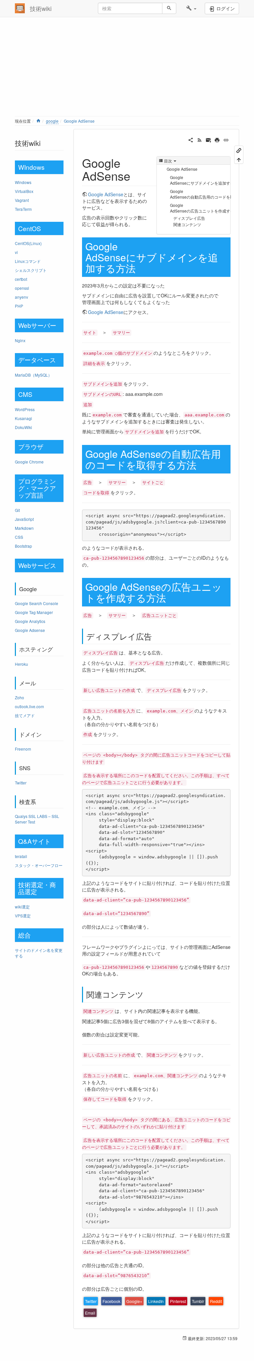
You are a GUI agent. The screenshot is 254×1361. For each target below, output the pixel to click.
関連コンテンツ (187, 224)
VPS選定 (23, 915)
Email (90, 1313)
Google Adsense (30, 630)
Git (17, 510)
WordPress (25, 409)
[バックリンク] (238, 150)
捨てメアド (25, 715)
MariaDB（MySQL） (33, 375)
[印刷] (217, 139)
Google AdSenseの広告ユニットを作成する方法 (200, 208)
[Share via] (190, 139)
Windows (23, 182)
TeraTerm (23, 209)
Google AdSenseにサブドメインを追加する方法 (200, 180)
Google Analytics (30, 621)
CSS (19, 537)
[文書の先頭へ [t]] (238, 159)
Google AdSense (79, 121)
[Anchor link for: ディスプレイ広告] (156, 636)
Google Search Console (36, 603)
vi (16, 252)
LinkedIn (156, 1301)
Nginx (20, 340)
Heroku (21, 664)
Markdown (24, 528)
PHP (19, 306)
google (52, 121)
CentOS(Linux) (28, 243)
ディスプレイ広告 (189, 218)
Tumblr (198, 1301)
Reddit (216, 1301)
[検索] (169, 8)
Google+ (134, 1301)
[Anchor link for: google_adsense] (136, 175)
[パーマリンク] (226, 139)
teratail (21, 856)
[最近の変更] (199, 139)
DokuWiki (23, 427)
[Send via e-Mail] (208, 139)
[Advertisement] (127, 68)
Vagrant (22, 200)
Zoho (19, 697)
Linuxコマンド (28, 261)
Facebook (111, 1301)
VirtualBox (24, 191)
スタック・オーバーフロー (39, 865)
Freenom (23, 749)
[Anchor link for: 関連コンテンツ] (147, 994)
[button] (191, 8)
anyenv (21, 297)
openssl (22, 288)
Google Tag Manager (34, 612)
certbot (21, 279)
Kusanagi (23, 418)
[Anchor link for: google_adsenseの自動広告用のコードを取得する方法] (201, 464)
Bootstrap (23, 546)
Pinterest (178, 1301)
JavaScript (24, 519)
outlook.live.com (29, 706)
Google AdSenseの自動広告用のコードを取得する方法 (200, 194)
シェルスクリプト (31, 270)
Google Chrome (29, 461)
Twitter (20, 782)
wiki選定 (22, 906)
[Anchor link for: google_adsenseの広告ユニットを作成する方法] (171, 597)
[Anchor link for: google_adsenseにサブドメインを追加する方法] (141, 268)
